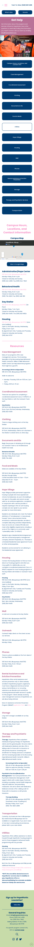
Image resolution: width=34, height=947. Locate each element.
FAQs (29, 705)
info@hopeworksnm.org (8, 33)
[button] (5, 5)
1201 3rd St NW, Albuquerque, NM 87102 (14, 305)
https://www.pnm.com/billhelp (11, 870)
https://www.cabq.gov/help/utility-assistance (16, 868)
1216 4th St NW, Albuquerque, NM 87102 (14, 290)
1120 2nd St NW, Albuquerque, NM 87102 (14, 274)
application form (19, 705)
